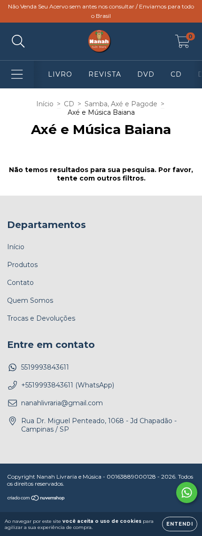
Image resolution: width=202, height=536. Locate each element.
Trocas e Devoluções (41, 318)
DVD (146, 74)
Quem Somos (30, 300)
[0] (182, 43)
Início (45, 104)
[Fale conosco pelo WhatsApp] (186, 492)
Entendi (179, 524)
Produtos (22, 264)
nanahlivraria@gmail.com (62, 403)
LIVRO (60, 74)
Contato (20, 282)
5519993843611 (45, 367)
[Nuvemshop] (36, 499)
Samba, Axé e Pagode (121, 104)
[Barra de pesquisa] (18, 41)
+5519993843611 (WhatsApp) (67, 385)
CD (176, 74)
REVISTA (104, 74)
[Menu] (17, 74)
